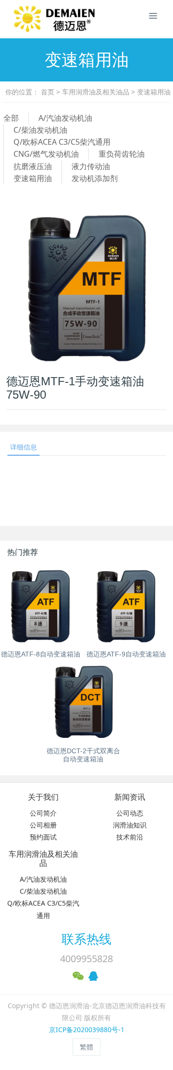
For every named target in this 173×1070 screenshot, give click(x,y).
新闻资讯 (129, 797)
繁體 (86, 1046)
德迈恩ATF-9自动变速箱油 (126, 654)
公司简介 (43, 812)
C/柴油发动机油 (40, 130)
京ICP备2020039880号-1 (86, 1029)
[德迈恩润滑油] (21, 19)
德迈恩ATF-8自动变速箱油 (40, 654)
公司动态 (129, 812)
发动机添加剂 (95, 178)
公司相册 (43, 824)
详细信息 (23, 446)
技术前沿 (129, 836)
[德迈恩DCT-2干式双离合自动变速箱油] (83, 702)
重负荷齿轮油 (122, 154)
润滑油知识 (130, 824)
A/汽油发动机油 (65, 118)
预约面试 (43, 836)
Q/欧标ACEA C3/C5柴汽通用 (62, 142)
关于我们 (43, 797)
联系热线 (86, 938)
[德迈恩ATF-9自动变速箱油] (126, 605)
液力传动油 (91, 166)
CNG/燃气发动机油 (46, 154)
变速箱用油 (154, 91)
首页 (47, 91)
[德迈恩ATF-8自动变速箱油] (40, 605)
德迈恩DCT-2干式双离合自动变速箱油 (83, 755)
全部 (11, 118)
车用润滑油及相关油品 (95, 91)
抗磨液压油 (32, 166)
